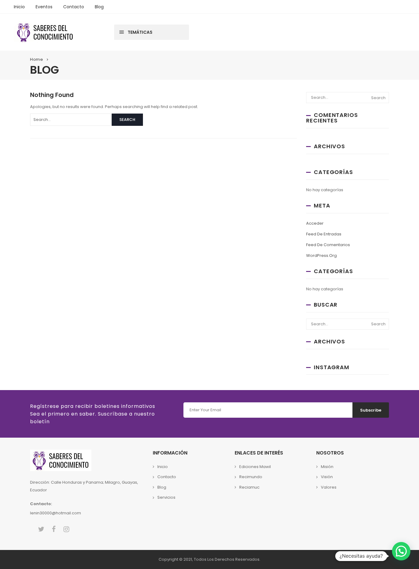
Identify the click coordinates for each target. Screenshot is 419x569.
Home (36, 59)
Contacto (166, 477)
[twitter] (41, 529)
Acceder (315, 223)
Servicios (166, 497)
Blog (161, 487)
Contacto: (41, 504)
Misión (327, 467)
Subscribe (370, 410)
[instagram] (66, 529)
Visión (327, 477)
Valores (328, 487)
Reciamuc (249, 487)
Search (127, 119)
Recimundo (250, 477)
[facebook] (54, 529)
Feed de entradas (323, 234)
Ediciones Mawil (255, 467)
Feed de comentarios (328, 245)
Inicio (162, 467)
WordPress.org (321, 255)
